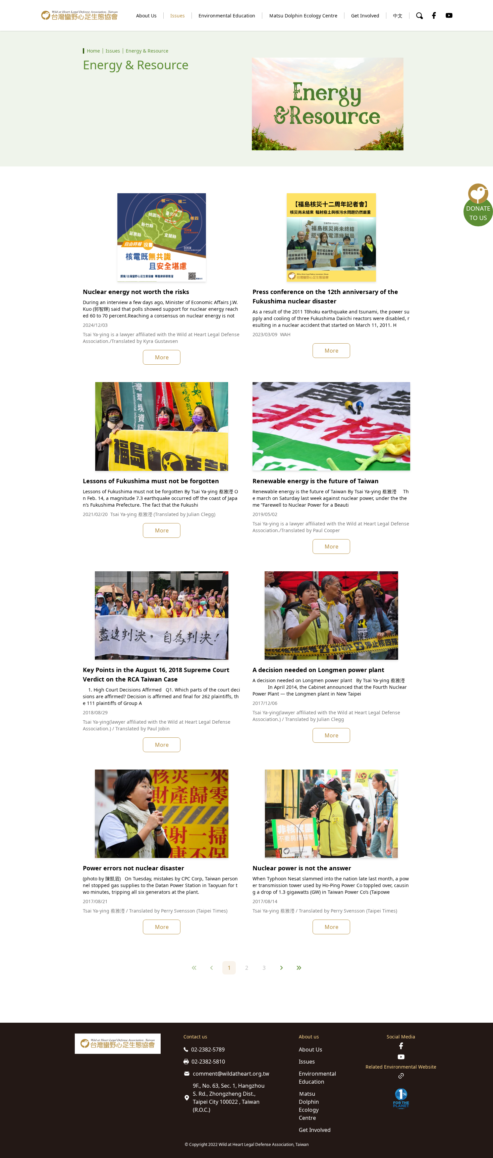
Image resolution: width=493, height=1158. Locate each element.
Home (93, 51)
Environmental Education (227, 15)
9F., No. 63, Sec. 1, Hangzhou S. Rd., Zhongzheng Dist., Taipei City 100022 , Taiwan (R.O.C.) (229, 1097)
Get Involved (365, 15)
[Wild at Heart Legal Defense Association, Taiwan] (79, 15)
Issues (177, 15)
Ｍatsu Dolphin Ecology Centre (303, 15)
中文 (397, 15)
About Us (146, 15)
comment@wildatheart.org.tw (231, 1073)
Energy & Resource (147, 51)
